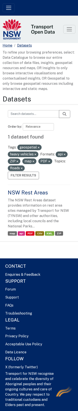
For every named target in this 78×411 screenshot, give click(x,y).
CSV (39, 233)
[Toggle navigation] (9, 7)
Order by (14, 126)
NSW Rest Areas (28, 192)
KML (49, 233)
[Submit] (64, 114)
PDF (30, 233)
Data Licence (15, 352)
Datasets (24, 45)
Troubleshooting (18, 313)
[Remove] (38, 147)
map (12, 233)
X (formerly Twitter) (21, 367)
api (21, 233)
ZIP (59, 233)
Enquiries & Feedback (22, 274)
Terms (10, 328)
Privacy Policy (17, 336)
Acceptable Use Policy (23, 344)
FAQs (9, 305)
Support (12, 297)
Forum (10, 289)
